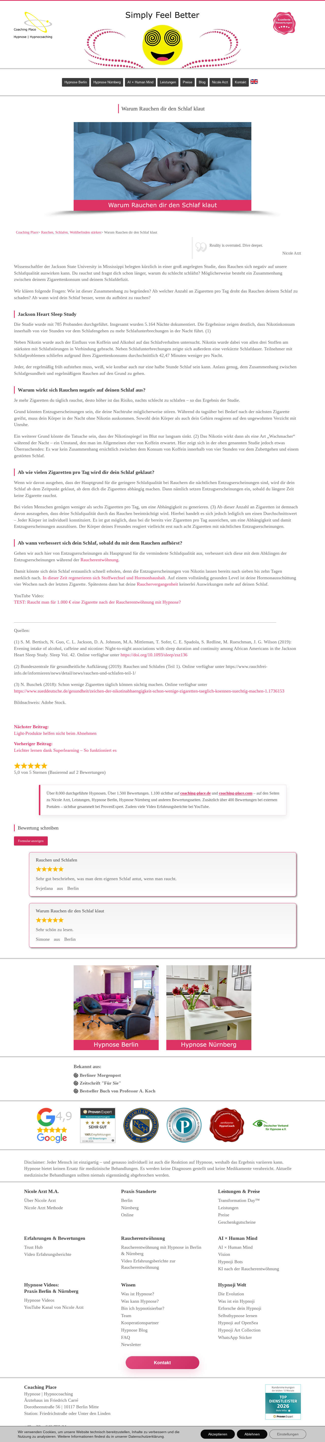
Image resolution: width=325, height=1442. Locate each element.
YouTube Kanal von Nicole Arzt (54, 1307)
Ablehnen (252, 1434)
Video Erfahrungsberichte (47, 1254)
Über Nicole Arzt (40, 1200)
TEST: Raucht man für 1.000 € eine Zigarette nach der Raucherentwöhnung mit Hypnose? (97, 602)
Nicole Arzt (220, 82)
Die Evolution (231, 1293)
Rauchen (47, 232)
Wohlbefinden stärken (85, 232)
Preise (187, 82)
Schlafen (61, 232)
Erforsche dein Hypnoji (239, 1308)
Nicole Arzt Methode (43, 1207)
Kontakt (240, 82)
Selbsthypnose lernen (237, 1315)
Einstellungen (288, 1434)
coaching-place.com (235, 793)
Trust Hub (33, 1247)
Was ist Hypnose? (137, 1293)
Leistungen (168, 82)
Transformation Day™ (239, 1200)
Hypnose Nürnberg (107, 82)
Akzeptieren (217, 1434)
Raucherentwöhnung (99, 559)
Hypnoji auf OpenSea (238, 1322)
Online (127, 1214)
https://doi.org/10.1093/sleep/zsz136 (154, 654)
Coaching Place (27, 232)
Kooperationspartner (140, 1322)
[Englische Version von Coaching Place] (254, 81)
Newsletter (131, 1344)
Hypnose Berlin (75, 82)
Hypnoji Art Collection (239, 1330)
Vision (224, 1254)
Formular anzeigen (31, 841)
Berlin (127, 1200)
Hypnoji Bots (230, 1261)
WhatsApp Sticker (235, 1337)
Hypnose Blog (134, 1330)
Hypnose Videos (39, 1300)
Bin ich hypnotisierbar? (142, 1308)
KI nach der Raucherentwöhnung (248, 1268)
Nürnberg (130, 1207)
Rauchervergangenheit (157, 584)
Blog (202, 82)
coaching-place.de (195, 793)
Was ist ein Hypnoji (236, 1301)
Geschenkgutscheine (237, 1222)
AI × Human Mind (140, 82)
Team (126, 1315)
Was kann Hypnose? (140, 1301)
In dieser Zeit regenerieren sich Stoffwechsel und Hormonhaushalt (104, 577)
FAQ (125, 1337)
